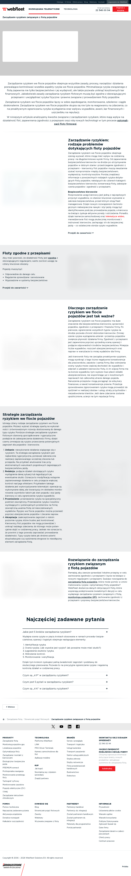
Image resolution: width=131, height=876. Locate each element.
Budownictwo (73, 772)
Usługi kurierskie (74, 748)
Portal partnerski (74, 828)
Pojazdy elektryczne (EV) (14, 788)
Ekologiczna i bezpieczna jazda (14, 762)
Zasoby (38, 814)
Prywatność (104, 807)
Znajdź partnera (41, 778)
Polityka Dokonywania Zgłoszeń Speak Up (108, 822)
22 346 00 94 (105, 744)
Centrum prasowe (106, 841)
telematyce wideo (115, 216)
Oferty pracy (104, 837)
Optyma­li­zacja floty (11, 752)
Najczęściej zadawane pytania (16, 811)
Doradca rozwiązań (11, 818)
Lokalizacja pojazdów (12, 748)
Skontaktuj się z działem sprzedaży (45, 773)
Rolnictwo (71, 776)
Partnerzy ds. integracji (77, 811)
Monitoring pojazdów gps (14, 744)
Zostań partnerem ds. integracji (76, 819)
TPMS (5, 792)
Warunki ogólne (105, 814)
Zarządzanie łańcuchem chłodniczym (13, 796)
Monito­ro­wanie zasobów (13, 785)
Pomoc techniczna (11, 807)
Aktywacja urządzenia (12, 814)
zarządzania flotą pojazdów (82, 582)
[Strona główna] (3, 719)
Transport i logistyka (75, 744)
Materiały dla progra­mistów (79, 824)
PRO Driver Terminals (44, 748)
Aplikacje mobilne (42, 758)
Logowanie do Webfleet (117, 2)
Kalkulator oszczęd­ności (13, 821)
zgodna (52, 258)
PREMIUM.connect (11, 768)
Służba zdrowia (73, 759)
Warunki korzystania (107, 818)
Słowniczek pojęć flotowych (36, 719)
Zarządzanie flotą (14, 719)
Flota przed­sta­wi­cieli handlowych (76, 767)
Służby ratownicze (75, 762)
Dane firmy (103, 828)
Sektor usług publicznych (78, 755)
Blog (37, 807)
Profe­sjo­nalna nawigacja (13, 771)
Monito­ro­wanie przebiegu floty (14, 776)
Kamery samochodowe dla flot (46, 753)
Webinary (39, 818)
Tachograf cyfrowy (11, 781)
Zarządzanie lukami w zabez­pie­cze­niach (111, 832)
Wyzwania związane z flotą (47, 821)
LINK (37, 744)
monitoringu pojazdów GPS (82, 597)
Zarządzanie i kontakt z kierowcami (13, 756)
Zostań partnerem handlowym (80, 814)
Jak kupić (39, 769)
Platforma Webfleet (43, 741)
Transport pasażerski (76, 752)
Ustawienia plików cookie (110, 811)
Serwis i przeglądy (75, 741)
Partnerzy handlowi (75, 807)
